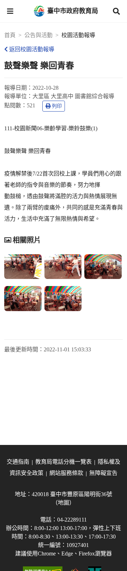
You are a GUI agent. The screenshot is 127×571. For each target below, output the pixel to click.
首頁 (10, 35)
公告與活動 (38, 35)
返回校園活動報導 (31, 49)
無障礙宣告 (103, 473)
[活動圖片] (23, 266)
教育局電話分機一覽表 (63, 462)
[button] (10, 11)
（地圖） (63, 503)
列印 (57, 106)
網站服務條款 (66, 473)
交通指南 (18, 462)
